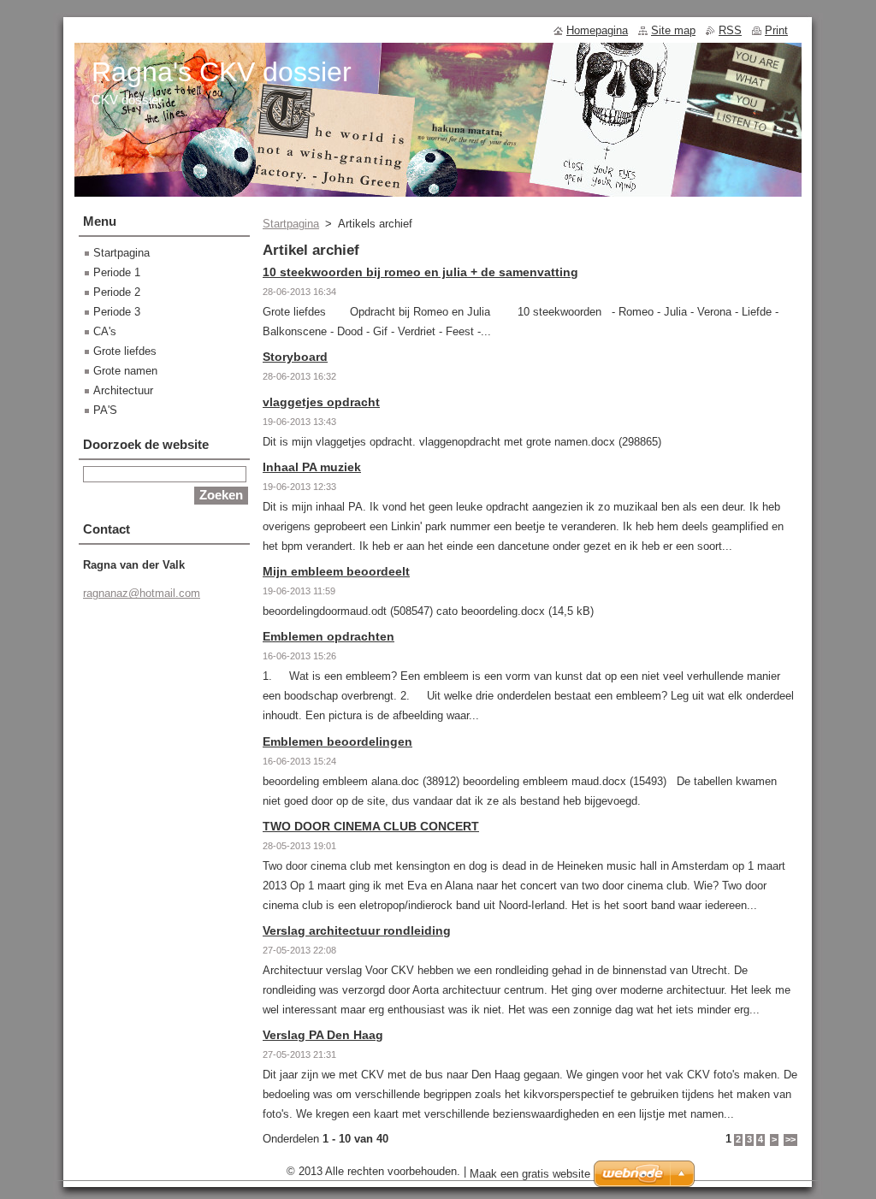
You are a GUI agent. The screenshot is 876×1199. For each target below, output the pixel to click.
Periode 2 (116, 292)
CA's (104, 331)
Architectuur (123, 390)
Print (776, 30)
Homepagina (597, 30)
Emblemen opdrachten (328, 636)
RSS (730, 30)
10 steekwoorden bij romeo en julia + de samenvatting (420, 272)
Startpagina (291, 223)
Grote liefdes (125, 351)
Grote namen (125, 370)
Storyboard (295, 356)
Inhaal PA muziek (312, 467)
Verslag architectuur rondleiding (357, 930)
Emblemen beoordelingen (337, 741)
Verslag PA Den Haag (323, 1035)
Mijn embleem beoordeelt (336, 571)
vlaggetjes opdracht (321, 402)
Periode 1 (116, 272)
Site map (673, 30)
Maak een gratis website (530, 1173)
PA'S (105, 410)
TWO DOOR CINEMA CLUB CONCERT (371, 826)
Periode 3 (116, 311)
